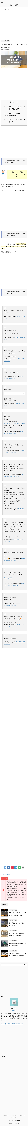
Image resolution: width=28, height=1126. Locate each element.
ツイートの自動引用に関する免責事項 (12, 1024)
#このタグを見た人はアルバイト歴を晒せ (14, 423)
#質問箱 (10, 578)
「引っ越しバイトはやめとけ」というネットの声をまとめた (14, 108)
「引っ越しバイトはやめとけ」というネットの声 (14, 121)
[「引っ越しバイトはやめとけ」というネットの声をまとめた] (15, 867)
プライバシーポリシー (14, 1115)
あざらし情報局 (14, 5)
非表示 (16, 102)
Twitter (14, 1010)
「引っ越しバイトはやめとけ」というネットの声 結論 (14, 114)
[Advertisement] (14, 24)
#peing (5, 578)
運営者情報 (6, 1115)
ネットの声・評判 (6, 874)
